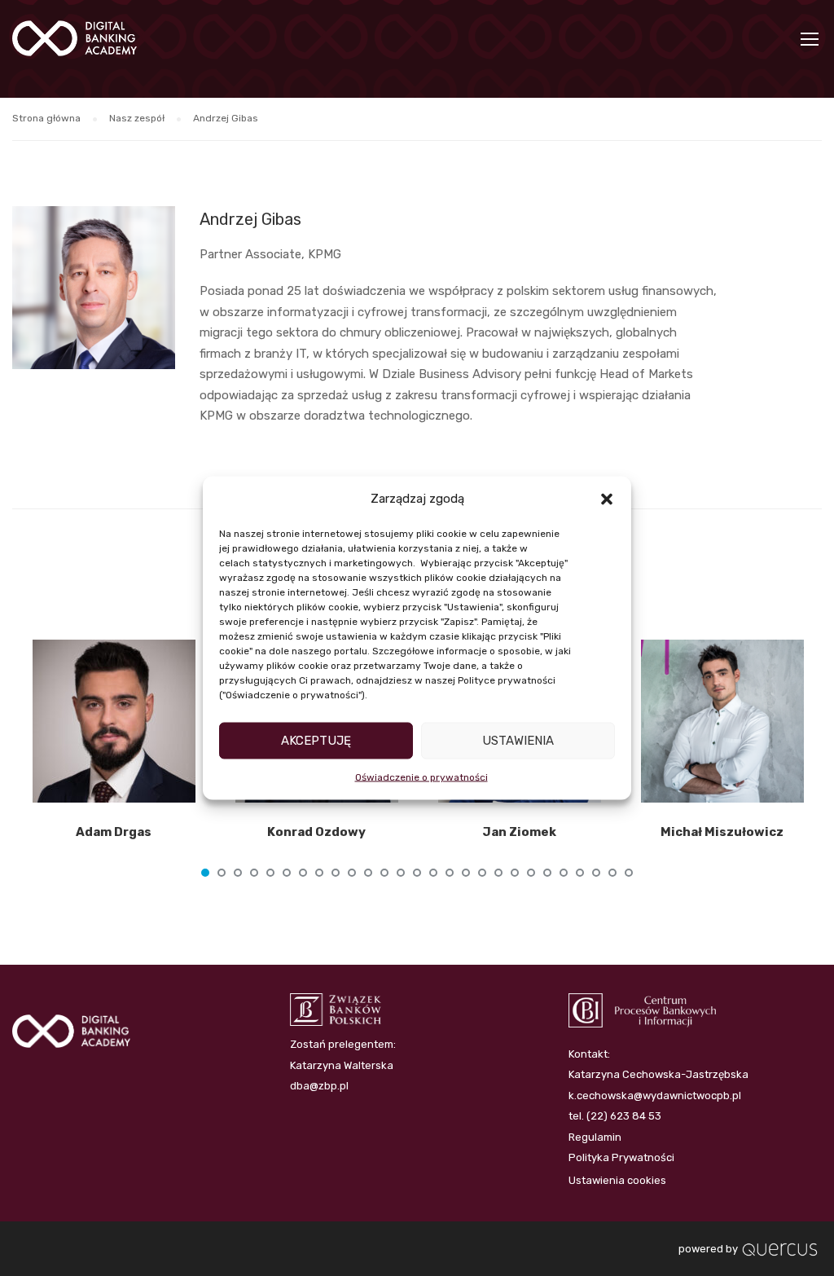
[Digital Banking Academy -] (74, 46)
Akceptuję (316, 740)
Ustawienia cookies (617, 1180)
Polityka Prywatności (621, 1157)
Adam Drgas (113, 832)
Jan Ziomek (519, 832)
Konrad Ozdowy (316, 832)
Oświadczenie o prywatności (421, 776)
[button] (607, 499)
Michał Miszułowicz (722, 832)
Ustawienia (518, 740)
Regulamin (594, 1137)
